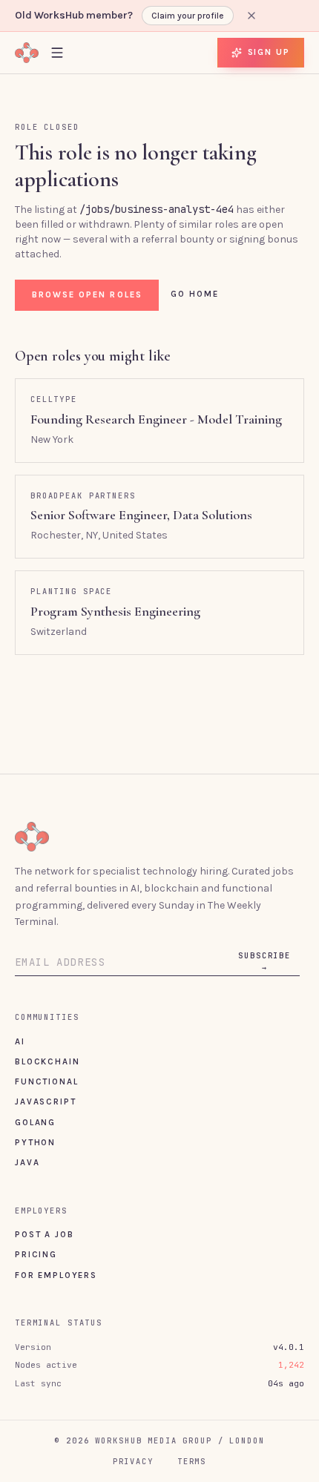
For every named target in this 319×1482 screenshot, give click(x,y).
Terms (191, 1461)
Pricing (36, 1254)
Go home (195, 294)
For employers (56, 1275)
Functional (46, 1081)
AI (20, 1041)
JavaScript (45, 1101)
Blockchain (47, 1061)
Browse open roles (87, 294)
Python (35, 1142)
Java (27, 1162)
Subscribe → (264, 961)
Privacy (133, 1461)
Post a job (44, 1234)
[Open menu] (57, 52)
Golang (35, 1122)
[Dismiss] (251, 15)
